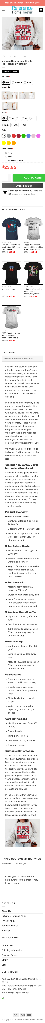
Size (4, 112)
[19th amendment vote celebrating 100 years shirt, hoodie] (11, 228)
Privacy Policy (8, 921)
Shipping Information (12, 950)
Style (5, 87)
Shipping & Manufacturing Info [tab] (18, 358)
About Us (6, 911)
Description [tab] (9, 353)
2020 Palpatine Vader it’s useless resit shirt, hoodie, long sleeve (11, 335)
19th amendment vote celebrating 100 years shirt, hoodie (11, 247)
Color (5, 130)
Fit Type (6, 76)
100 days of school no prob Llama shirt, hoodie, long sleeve (33, 291)
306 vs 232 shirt (9, 289)
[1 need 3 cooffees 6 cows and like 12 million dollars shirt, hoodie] (33, 228)
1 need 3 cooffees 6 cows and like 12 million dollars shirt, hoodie (33, 247)
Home (4, 56)
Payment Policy (9, 955)
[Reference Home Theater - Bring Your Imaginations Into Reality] (22, 10)
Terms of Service (10, 925)
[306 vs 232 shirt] (11, 272)
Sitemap (6, 930)
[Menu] (3, 10)
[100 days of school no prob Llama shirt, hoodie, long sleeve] (33, 272)
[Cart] (41, 10)
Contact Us (7, 945)
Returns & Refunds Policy (14, 916)
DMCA (5, 960)
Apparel (14, 56)
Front (10, 153)
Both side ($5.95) (16, 160)
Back (10, 156)
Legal (4, 965)
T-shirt (24, 56)
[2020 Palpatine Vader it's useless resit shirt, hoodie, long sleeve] (11, 317)
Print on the (7, 149)
